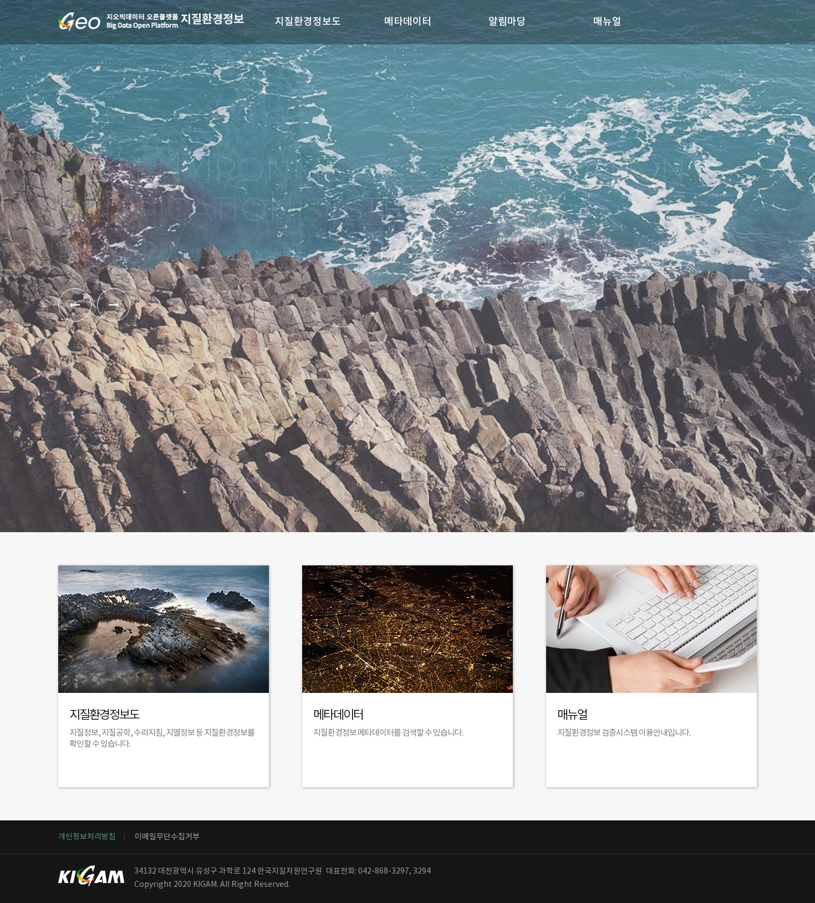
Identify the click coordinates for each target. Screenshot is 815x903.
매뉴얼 (607, 22)
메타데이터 (407, 22)
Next (113, 305)
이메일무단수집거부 (167, 837)
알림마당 (507, 22)
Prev (74, 305)
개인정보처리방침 (87, 837)
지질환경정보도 (308, 22)
